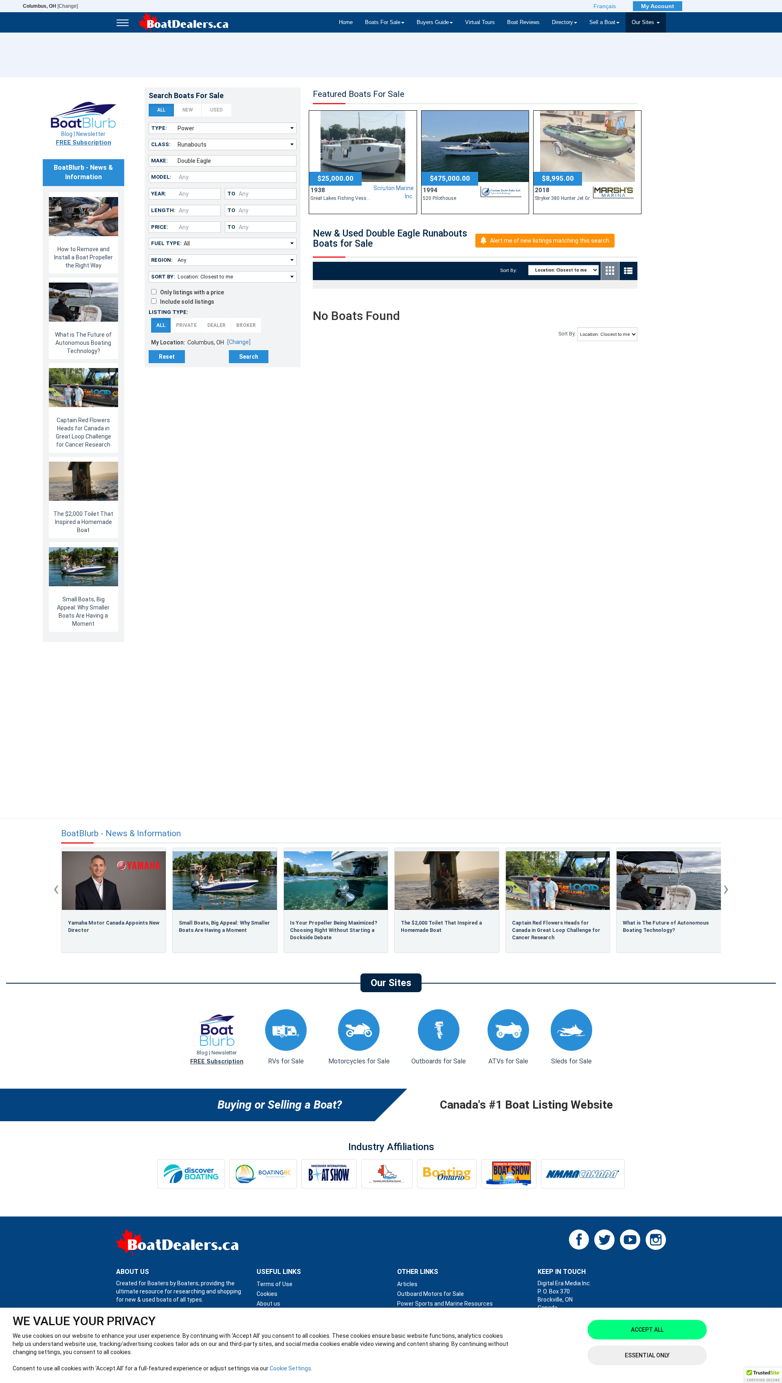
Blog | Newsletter (83, 138)
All (161, 110)
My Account (657, 6)
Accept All (647, 1329)
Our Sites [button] (644, 22)
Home (346, 22)
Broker (246, 325)
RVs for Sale (286, 1061)
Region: (162, 260)
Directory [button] (562, 22)
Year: (158, 194)
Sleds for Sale (571, 1061)
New (187, 110)
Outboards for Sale (438, 1061)
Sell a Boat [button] (602, 22)
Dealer (216, 325)
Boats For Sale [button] (382, 22)
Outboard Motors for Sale (430, 1294)
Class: (161, 144)
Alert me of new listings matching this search (549, 240)
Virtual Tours (480, 22)
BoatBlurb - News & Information (121, 833)
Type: (159, 128)
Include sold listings (185, 301)
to (231, 194)
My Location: (168, 342)
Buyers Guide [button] (433, 22)
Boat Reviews (523, 22)
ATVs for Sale (508, 1061)
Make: (159, 161)
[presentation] (56, 888)
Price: (159, 227)
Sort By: (163, 277)
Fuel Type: (166, 243)
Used (216, 110)
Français (604, 6)
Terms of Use (274, 1284)
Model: (161, 177)
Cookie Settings (290, 1368)
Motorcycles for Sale (359, 1061)
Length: (163, 210)
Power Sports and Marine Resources (445, 1303)
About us (268, 1303)
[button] (763, 1375)
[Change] (50, 6)
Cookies (267, 1294)
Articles (407, 1284)
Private (186, 325)
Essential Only (647, 1355)
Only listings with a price (190, 292)
